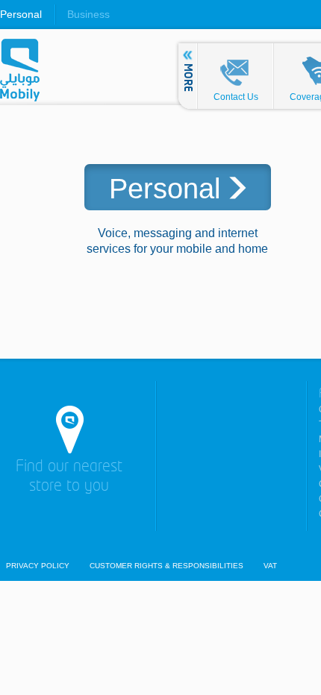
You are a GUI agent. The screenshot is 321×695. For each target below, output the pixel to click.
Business (88, 14)
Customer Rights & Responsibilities (166, 566)
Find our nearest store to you (69, 476)
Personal (21, 14)
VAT (270, 566)
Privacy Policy (37, 566)
